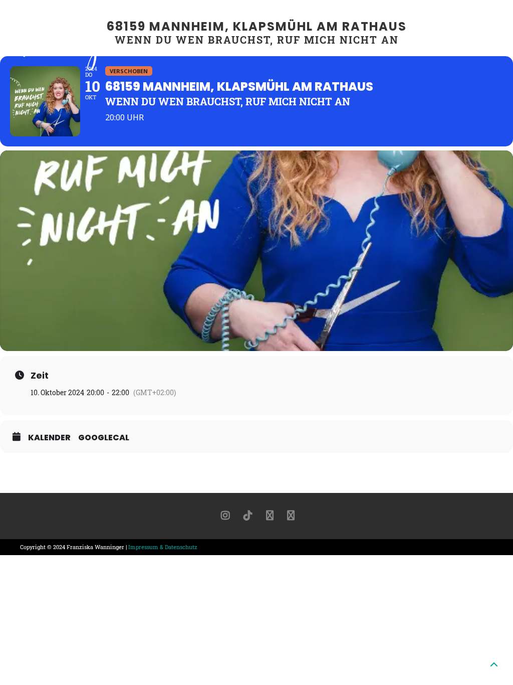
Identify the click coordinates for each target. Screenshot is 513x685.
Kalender (49, 438)
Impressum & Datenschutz (162, 547)
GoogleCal (103, 438)
